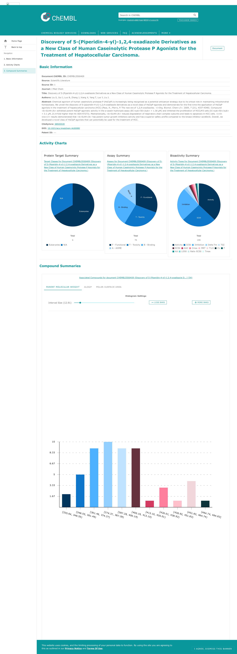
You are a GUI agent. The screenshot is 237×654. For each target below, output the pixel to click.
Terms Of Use (94, 648)
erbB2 (136, 20)
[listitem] (19, 41)
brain (141, 20)
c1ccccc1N (153, 20)
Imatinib (130, 20)
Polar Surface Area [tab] (109, 287)
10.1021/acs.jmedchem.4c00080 (64, 128)
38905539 (60, 124)
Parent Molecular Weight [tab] (63, 287)
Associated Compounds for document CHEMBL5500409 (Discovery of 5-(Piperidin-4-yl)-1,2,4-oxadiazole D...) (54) (135, 277)
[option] (19, 58)
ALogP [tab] (88, 287)
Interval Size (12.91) (59, 302)
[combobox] (158, 15)
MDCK (146, 20)
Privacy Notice (73, 648)
